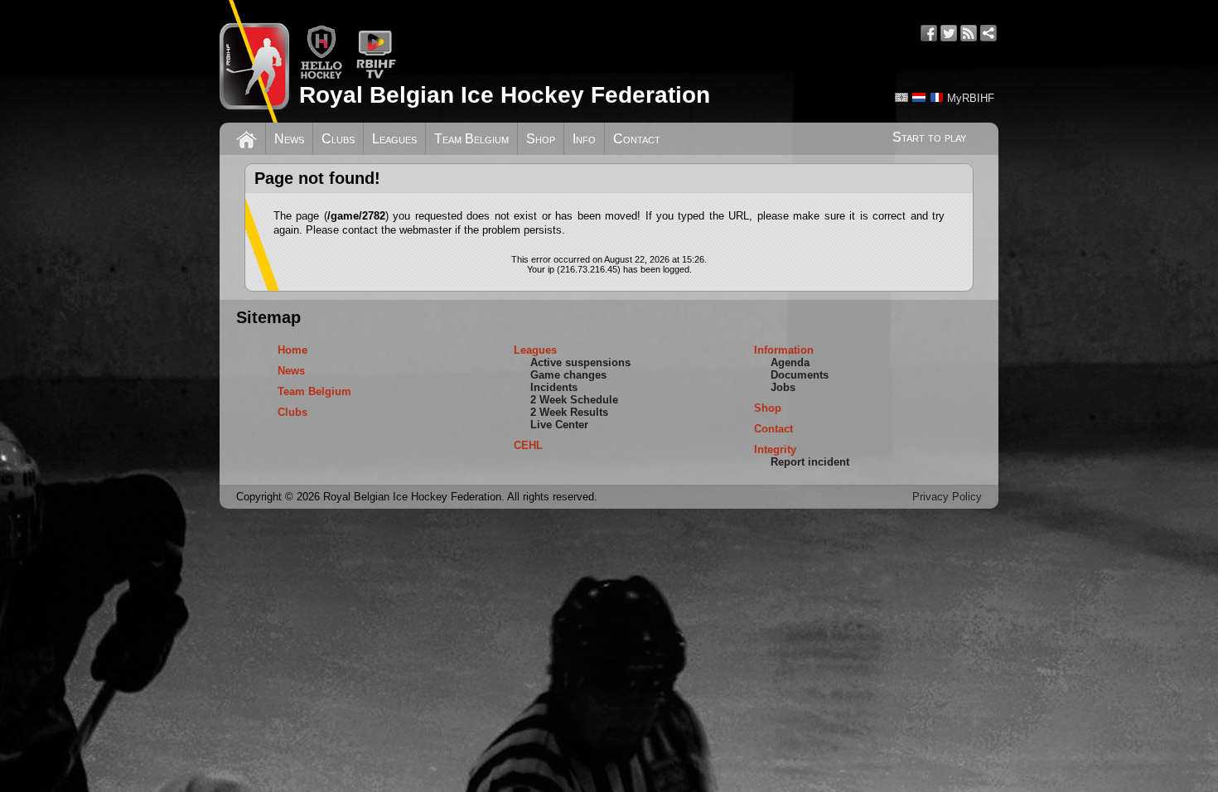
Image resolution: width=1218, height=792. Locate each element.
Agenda (790, 362)
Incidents (554, 387)
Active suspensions (580, 362)
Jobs (783, 387)
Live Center (559, 424)
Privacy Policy (947, 496)
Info (584, 139)
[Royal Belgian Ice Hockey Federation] (254, 61)
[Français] (936, 97)
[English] (901, 97)
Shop (540, 139)
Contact (636, 139)
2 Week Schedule (574, 400)
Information (784, 350)
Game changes (568, 375)
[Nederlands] (919, 97)
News (289, 139)
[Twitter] (948, 33)
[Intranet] (988, 33)
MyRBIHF (970, 98)
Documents (800, 375)
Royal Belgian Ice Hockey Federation (504, 95)
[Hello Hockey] (321, 76)
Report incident (810, 462)
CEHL (528, 445)
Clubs (338, 139)
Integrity (775, 449)
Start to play (929, 137)
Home (292, 350)
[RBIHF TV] (376, 76)
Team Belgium (471, 139)
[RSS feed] (968, 33)
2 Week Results (569, 412)
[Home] (246, 137)
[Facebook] (929, 33)
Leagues (394, 139)
